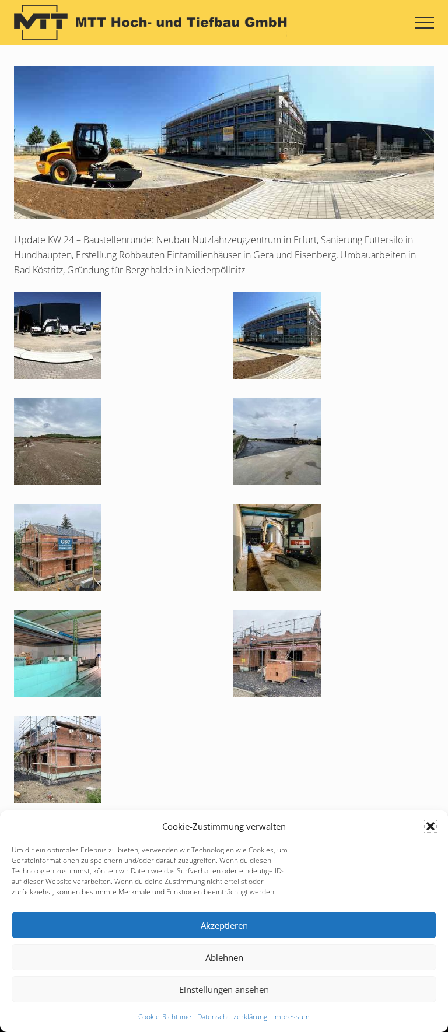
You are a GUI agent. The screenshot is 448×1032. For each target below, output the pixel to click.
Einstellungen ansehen (224, 989)
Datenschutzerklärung (232, 1017)
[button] (430, 826)
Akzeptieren (224, 925)
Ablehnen (224, 957)
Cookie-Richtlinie (164, 1017)
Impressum (291, 1017)
